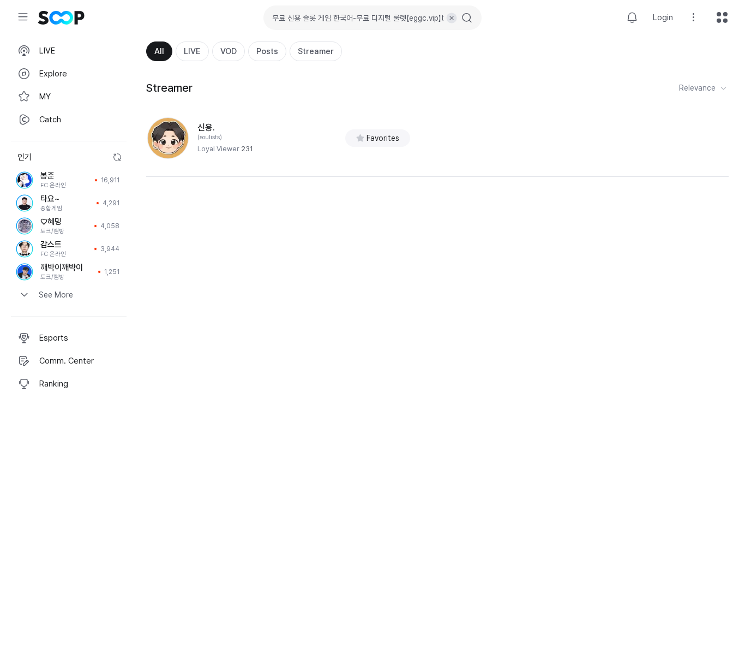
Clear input (451, 18)
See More (56, 294)
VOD (228, 51)
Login (663, 17)
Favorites (383, 138)
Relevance (697, 88)
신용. (206, 127)
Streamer (316, 51)
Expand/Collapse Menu (23, 17)
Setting (694, 17)
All (159, 51)
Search (467, 18)
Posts (267, 51)
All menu (722, 17)
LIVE (192, 51)
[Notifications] (632, 17)
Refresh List (117, 157)
